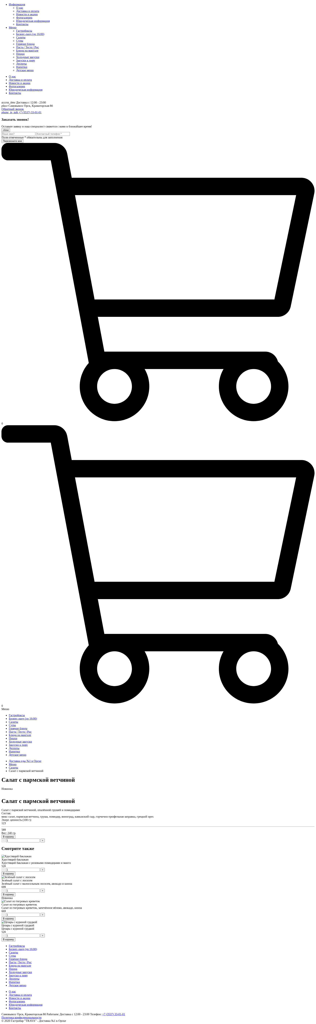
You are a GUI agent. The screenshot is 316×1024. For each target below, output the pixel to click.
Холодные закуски (27, 57)
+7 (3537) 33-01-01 (30, 112)
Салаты (20, 37)
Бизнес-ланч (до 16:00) (30, 34)
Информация (17, 4)
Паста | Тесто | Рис (27, 47)
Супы (19, 40)
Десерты (21, 63)
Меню (12, 27)
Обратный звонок (12, 109)
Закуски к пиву (25, 60)
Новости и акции (27, 14)
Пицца (20, 53)
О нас (19, 7)
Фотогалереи (24, 17)
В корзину (8, 836)
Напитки (21, 67)
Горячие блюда (25, 44)
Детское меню (25, 70)
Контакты (22, 24)
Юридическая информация (33, 20)
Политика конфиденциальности (21, 1017)
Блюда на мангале (27, 50)
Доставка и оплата (27, 11)
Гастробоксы (24, 30)
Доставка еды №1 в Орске (25, 761)
